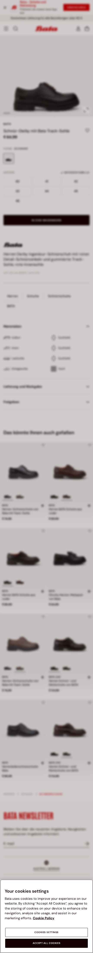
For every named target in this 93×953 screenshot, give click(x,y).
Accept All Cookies (46, 943)
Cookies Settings (46, 932)
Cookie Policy (43, 918)
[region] (46, 916)
